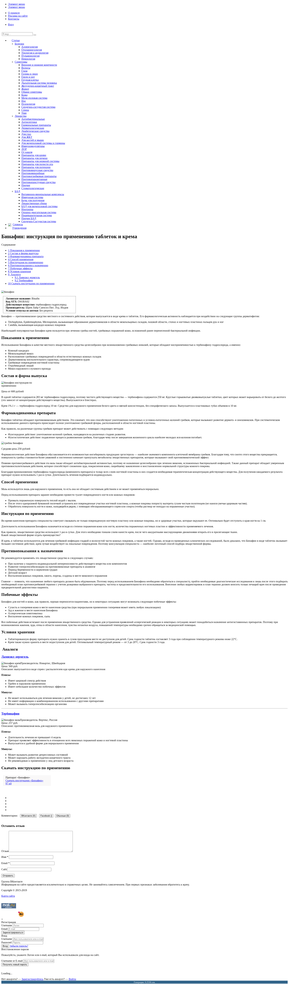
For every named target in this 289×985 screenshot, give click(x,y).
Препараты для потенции (36, 167)
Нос (23, 101)
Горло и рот (28, 76)
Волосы (25, 67)
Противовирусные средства (37, 170)
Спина (25, 110)
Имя (4, 857)
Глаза (24, 70)
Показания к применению (24, 250)
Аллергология (29, 46)
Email (5, 863)
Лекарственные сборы (34, 203)
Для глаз (26, 134)
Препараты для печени (34, 158)
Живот (25, 88)
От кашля (26, 152)
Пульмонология (30, 55)
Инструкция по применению (25, 262)
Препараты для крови (33, 155)
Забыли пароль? (19, 946)
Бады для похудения (32, 200)
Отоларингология (31, 49)
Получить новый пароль (15, 964)
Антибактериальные (33, 119)
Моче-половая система (34, 98)
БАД (17, 191)
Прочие (25, 185)
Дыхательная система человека (39, 82)
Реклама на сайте (18, 15)
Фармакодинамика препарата (25, 256)
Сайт (4, 869)
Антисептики (29, 122)
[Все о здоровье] (12, 916)
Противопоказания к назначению (28, 265)
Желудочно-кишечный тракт (37, 85)
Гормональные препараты (36, 125)
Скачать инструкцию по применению (31, 283)
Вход (11, 24)
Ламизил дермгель (27, 277)
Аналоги (14, 274)
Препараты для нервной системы (40, 161)
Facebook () (46, 816)
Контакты (13, 18)
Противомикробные (32, 173)
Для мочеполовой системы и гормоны (43, 143)
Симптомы (21, 61)
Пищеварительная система (36, 215)
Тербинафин (24, 280)
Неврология (28, 58)
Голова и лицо (29, 73)
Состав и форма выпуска (23, 253)
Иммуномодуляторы (33, 146)
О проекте (14, 12)
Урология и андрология (34, 52)
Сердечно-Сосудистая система (38, 221)
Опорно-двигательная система (38, 212)
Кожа (24, 95)
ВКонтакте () (28, 816)
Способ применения (20, 259)
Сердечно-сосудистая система (38, 107)
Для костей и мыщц (32, 140)
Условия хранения (19, 271)
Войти (72, 979)
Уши (24, 113)
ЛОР (24, 149)
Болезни (19, 43)
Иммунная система (32, 197)
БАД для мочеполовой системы (39, 206)
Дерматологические (32, 128)
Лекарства (20, 116)
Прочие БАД (28, 218)
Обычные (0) (62, 816)
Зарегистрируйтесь (32, 979)
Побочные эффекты (20, 268)
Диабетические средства (35, 131)
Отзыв (5, 851)
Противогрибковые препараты (39, 176)
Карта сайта (8, 895)
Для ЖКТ (26, 137)
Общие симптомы (31, 92)
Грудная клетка (30, 79)
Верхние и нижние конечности (39, 64)
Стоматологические (32, 188)
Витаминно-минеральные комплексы (42, 194)
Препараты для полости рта (37, 164)
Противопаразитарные (34, 179)
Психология (28, 104)
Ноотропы (27, 209)
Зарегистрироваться (13, 932)
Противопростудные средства (38, 182)
